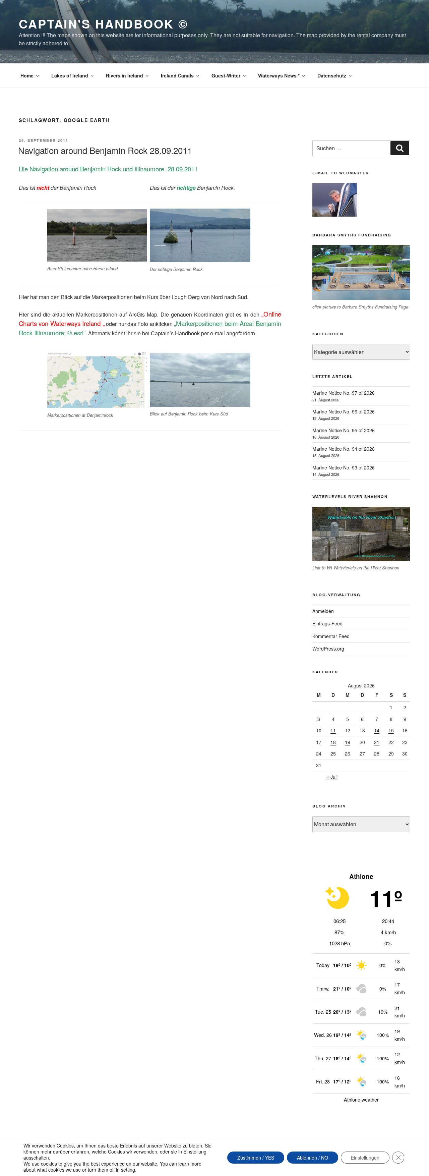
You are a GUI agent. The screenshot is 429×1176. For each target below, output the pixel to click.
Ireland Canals (177, 75)
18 (333, 742)
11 (333, 730)
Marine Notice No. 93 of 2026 (343, 467)
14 (376, 730)
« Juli (332, 776)
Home (27, 75)
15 (391, 730)
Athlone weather (361, 1099)
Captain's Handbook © (103, 23)
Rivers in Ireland (124, 75)
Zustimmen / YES (255, 1157)
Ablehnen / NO (312, 1157)
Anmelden (323, 611)
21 (376, 742)
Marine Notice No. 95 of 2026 (343, 430)
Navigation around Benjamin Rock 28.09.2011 (105, 150)
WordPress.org (328, 648)
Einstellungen (365, 1157)
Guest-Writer (225, 75)
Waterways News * (279, 75)
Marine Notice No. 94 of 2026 (343, 448)
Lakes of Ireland (69, 75)
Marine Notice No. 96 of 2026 (343, 411)
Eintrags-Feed (327, 623)
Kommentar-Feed (331, 636)
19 (347, 742)
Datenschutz (331, 75)
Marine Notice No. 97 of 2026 (343, 392)
